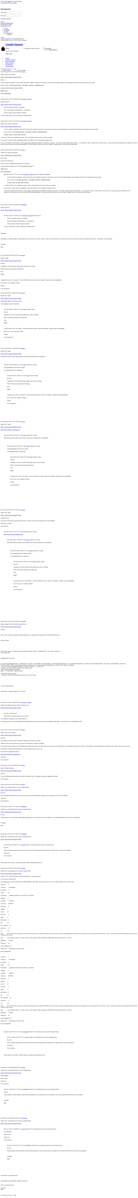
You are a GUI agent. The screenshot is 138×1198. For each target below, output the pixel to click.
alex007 (24, 621)
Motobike (24, 204)
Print (19, 77)
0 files (10, 53)
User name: (3, 12)
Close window (4, 2)
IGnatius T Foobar (27, 99)
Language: (3, 18)
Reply (2, 77)
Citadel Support (14, 44)
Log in (2, 21)
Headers (15, 77)
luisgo (23, 71)
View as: (46, 49)
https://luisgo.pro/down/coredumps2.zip (11, 754)
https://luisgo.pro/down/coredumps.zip (10, 429)
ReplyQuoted (8, 77)
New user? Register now (7, 23)
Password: (3, 15)
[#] (1, 71)
